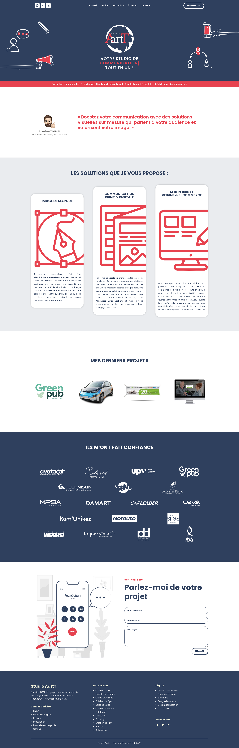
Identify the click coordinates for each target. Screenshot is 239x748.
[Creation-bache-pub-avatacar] (142, 404)
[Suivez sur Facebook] (43, 5)
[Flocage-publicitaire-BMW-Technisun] (96, 404)
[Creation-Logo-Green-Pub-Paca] (49, 404)
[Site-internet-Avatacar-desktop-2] (189, 404)
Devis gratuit (193, 5)
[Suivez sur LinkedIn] (48, 5)
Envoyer (199, 651)
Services (105, 6)
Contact (145, 6)
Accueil (93, 6)
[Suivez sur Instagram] (37, 5)
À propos (133, 6)
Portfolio (117, 6)
